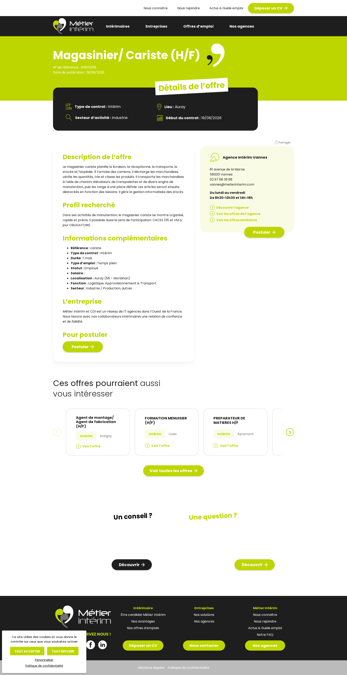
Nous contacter (204, 645)
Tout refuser (63, 651)
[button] (283, 142)
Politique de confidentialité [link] (44, 666)
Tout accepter (27, 651)
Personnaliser (44, 660)
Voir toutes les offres (171, 471)
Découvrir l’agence (232, 207)
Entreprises (156, 26)
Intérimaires (118, 26)
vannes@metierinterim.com (232, 184)
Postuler (80, 347)
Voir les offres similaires (236, 220)
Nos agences (242, 26)
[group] (98, 432)
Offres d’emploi (198, 26)
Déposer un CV (268, 8)
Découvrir (129, 565)
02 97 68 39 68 (221, 179)
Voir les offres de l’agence (238, 214)
